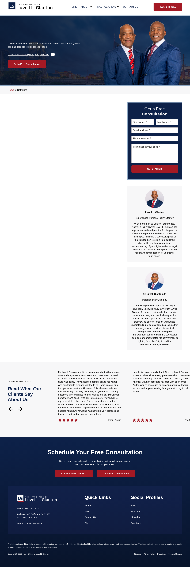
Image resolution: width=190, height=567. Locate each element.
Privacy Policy (149, 554)
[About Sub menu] (91, 6)
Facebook (136, 523)
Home (73, 7)
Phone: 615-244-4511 (28, 508)
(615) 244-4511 (168, 7)
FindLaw (135, 511)
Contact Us (130, 7)
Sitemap (137, 554)
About (85, 7)
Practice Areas (106, 7)
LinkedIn (135, 517)
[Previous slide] (11, 409)
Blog (87, 523)
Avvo (133, 505)
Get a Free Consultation (27, 64)
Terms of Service (175, 554)
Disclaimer (161, 554)
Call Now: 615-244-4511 (74, 473)
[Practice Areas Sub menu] (118, 6)
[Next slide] (20, 409)
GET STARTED (154, 169)
